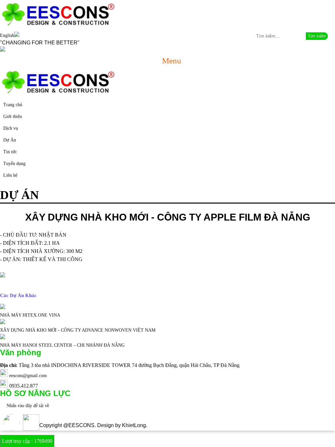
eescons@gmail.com (28, 375)
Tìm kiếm (317, 36)
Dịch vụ (10, 128)
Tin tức (10, 151)
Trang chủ (12, 104)
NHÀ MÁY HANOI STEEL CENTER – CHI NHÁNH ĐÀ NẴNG (62, 345)
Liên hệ (10, 175)
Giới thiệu (12, 116)
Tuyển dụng (14, 163)
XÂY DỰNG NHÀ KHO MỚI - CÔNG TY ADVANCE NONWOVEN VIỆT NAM (77, 330)
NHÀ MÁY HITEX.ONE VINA (30, 315)
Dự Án (9, 140)
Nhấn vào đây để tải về (28, 405)
